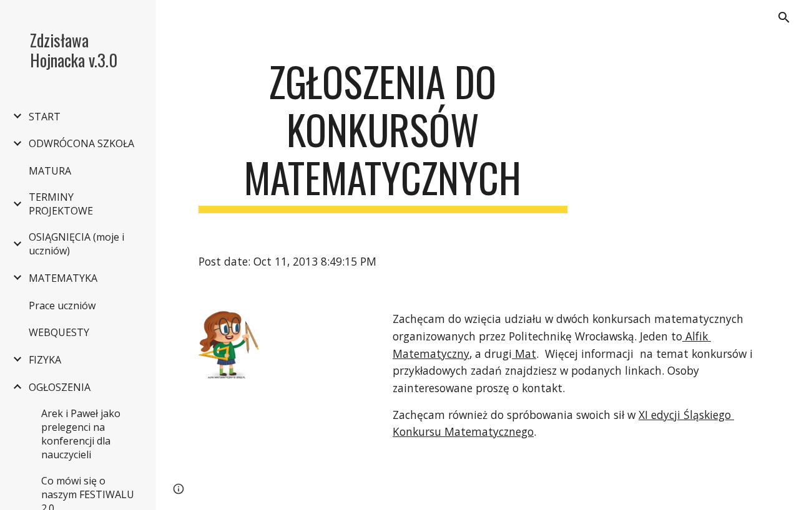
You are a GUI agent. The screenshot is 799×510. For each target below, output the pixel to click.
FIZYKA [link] (45, 360)
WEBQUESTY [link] (59, 332)
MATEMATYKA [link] (63, 278)
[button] (784, 17)
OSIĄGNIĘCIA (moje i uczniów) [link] (76, 243)
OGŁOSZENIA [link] (60, 387)
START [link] (45, 116)
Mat (524, 353)
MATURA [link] (50, 171)
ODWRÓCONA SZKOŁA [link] (81, 143)
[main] (383, 135)
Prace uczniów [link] (62, 305)
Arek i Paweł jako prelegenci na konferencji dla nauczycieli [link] (80, 434)
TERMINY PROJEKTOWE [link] (61, 204)
